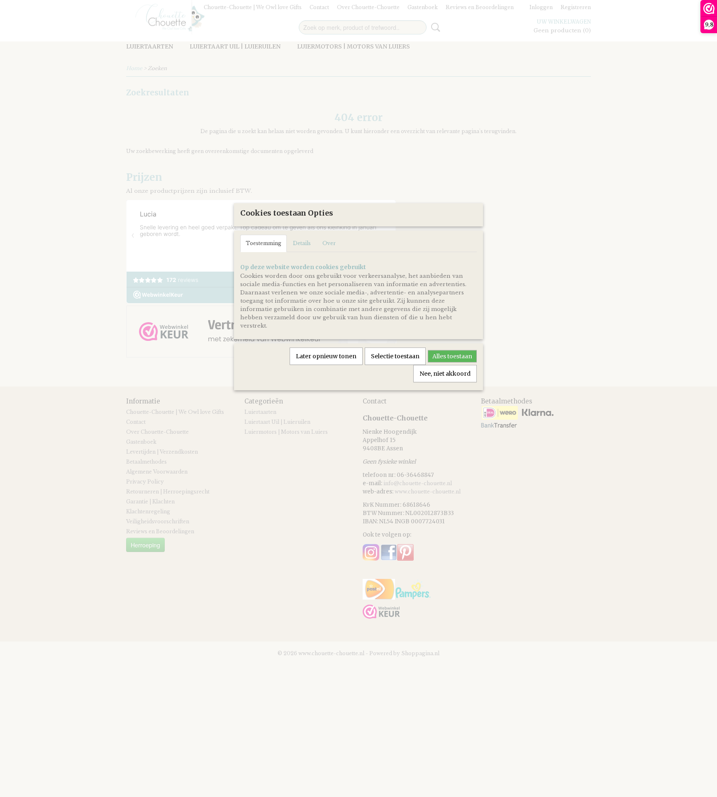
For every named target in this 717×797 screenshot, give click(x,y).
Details (302, 243)
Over (329, 243)
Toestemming (263, 243)
